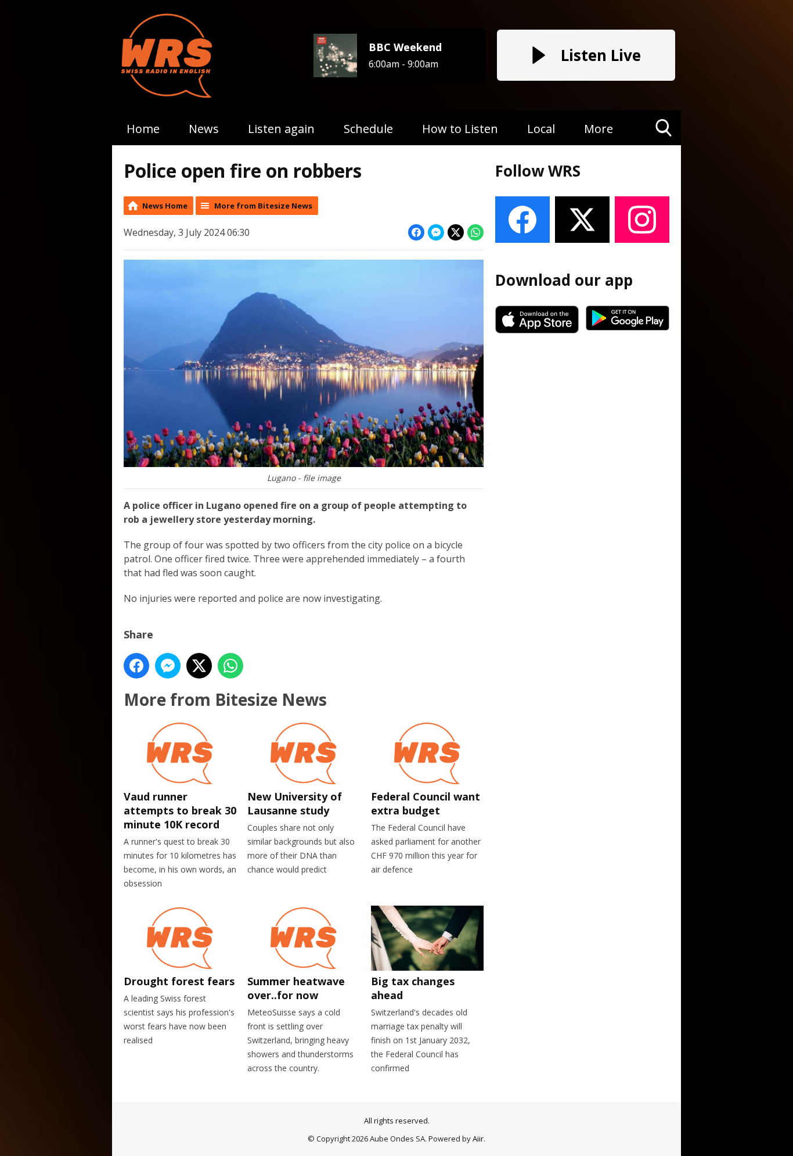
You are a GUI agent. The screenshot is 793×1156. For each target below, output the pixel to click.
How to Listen (460, 129)
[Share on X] (456, 232)
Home (143, 129)
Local (541, 129)
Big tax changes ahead (413, 988)
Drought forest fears (179, 981)
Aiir (478, 1138)
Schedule (368, 129)
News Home (165, 205)
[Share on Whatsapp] (475, 232)
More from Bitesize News (263, 205)
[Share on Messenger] (436, 232)
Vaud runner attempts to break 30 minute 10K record (180, 810)
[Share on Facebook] (416, 232)
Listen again (281, 129)
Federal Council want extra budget (425, 803)
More (598, 129)
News (204, 129)
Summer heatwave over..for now (296, 988)
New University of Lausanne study (294, 803)
